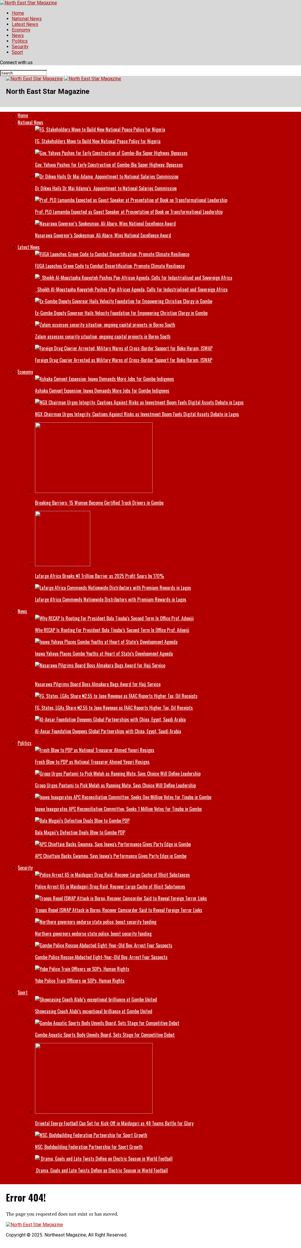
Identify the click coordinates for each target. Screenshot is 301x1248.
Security (20, 46)
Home (18, 13)
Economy (21, 30)
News (18, 35)
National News (27, 18)
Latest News (25, 24)
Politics (20, 41)
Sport (17, 52)
